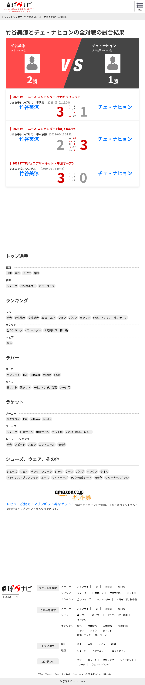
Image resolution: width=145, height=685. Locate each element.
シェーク (12, 286)
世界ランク (108, 659)
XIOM (57, 375)
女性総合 (33, 317)
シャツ (59, 471)
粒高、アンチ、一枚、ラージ (110, 317)
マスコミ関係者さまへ (90, 674)
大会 (79, 659)
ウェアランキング (100, 664)
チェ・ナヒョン (115, 106)
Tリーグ (81, 664)
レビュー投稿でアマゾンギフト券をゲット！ (41, 504)
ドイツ (27, 273)
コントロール (47, 444)
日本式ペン (26, 432)
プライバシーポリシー (48, 674)
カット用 (57, 432)
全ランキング (14, 330)
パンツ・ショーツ (41, 471)
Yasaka (47, 375)
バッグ (80, 471)
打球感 (62, 444)
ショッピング (127, 659)
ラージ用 (65, 387)
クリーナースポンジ (117, 477)
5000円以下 (49, 317)
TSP (25, 375)
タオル (104, 471)
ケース (69, 471)
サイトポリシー (69, 674)
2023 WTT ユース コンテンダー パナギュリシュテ (46, 96)
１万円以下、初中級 (56, 330)
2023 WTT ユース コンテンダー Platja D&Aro (44, 128)
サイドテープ (60, 477)
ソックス (92, 471)
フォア (62, 317)
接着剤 (98, 477)
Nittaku (35, 375)
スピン (32, 444)
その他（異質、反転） (79, 432)
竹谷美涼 (29, 106)
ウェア (24, 471)
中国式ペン (42, 432)
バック (73, 317)
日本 (9, 273)
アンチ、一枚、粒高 (117, 615)
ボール (45, 477)
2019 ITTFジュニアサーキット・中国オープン (43, 163)
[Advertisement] (72, 218)
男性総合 (20, 317)
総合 (9, 317)
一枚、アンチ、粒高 (45, 387)
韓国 (36, 273)
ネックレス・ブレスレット (22, 477)
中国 (17, 273)
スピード (20, 444)
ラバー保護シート (81, 477)
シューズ (12, 471)
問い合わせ (109, 674)
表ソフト (85, 317)
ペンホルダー (28, 286)
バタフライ (13, 375)
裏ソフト (12, 387)
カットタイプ (47, 286)
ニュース (92, 659)
